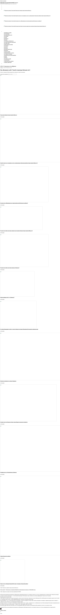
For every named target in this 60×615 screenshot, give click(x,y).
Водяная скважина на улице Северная (8, 381)
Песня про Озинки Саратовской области (13, 12)
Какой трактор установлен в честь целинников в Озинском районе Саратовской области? (25, 17)
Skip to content (3, 0)
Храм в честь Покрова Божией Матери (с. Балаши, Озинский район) (14, 583)
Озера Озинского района (5, 556)
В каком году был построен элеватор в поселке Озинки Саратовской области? (22, 28)
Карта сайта (2, 589)
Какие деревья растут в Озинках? (7, 297)
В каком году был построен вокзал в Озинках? (9, 267)
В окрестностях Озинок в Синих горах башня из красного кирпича (13, 422)
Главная (1, 67)
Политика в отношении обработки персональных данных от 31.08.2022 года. (21, 589)
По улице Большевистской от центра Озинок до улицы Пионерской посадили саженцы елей (19, 329)
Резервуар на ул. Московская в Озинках (8, 472)
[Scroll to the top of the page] (0, 609)
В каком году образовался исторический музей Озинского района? (20, 23)
